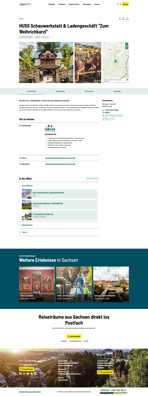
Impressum (28, 392)
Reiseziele (51, 4)
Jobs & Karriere (63, 380)
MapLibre (106, 79)
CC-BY (30, 208)
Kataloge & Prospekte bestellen (68, 363)
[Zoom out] (104, 46)
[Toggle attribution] (127, 80)
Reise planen (87, 4)
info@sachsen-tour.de (31, 364)
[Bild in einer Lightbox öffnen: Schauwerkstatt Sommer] (46, 62)
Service (97, 4)
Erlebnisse (62, 4)
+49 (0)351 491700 (30, 361)
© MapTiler (111, 79)
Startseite (21, 18)
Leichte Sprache (102, 361)
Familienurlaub (45, 37)
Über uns (61, 377)
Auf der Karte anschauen (92, 178)
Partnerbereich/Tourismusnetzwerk (69, 374)
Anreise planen (63, 361)
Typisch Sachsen (74, 4)
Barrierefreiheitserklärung (105, 363)
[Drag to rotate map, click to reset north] (104, 48)
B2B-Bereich (62, 371)
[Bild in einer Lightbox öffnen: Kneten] (88, 62)
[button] (144, 394)
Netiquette (100, 367)
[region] (115, 62)
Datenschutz (37, 392)
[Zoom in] (104, 44)
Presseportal (62, 369)
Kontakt (21, 392)
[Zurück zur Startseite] (25, 4)
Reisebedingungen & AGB (105, 365)
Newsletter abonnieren (65, 365)
